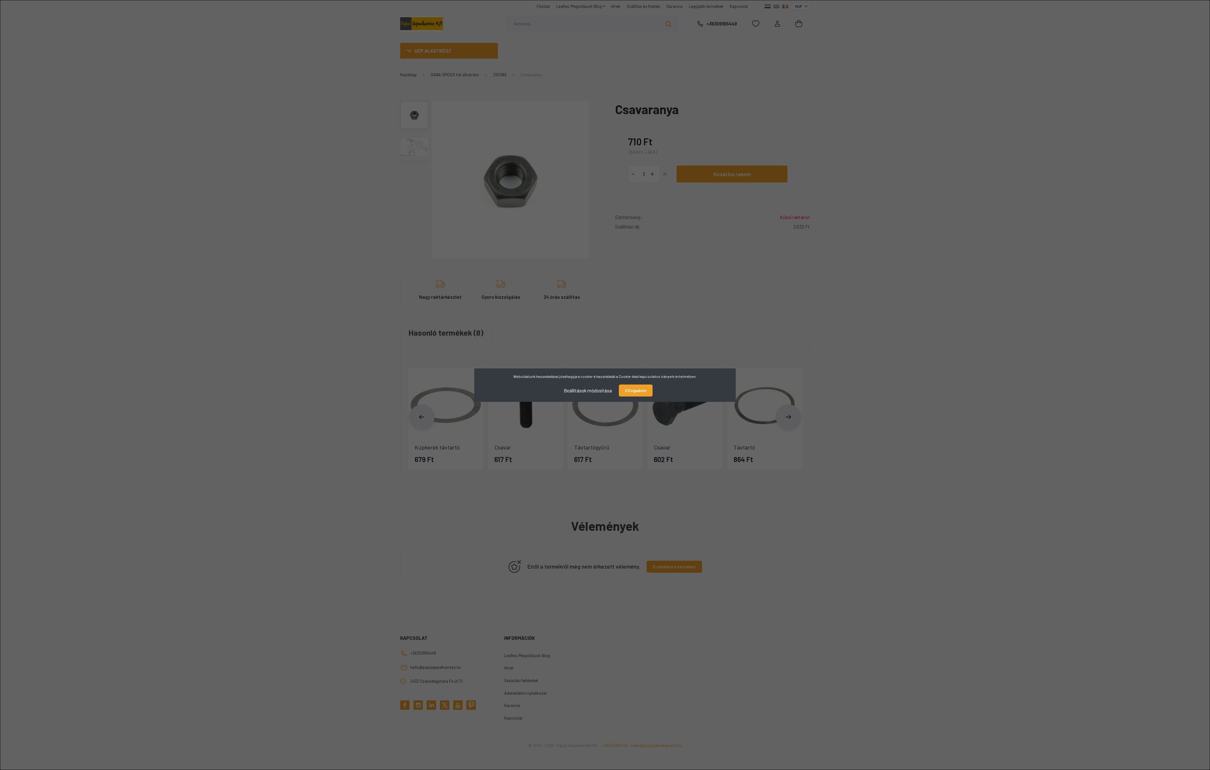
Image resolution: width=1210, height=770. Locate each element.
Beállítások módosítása (588, 390)
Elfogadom (635, 390)
